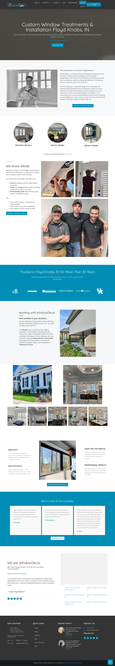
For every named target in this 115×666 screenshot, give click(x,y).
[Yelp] (15, 599)
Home (36, 628)
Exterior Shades (57, 145)
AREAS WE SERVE (73, 2)
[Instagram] (11, 599)
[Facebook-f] (8, 599)
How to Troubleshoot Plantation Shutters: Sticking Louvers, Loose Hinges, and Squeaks (73, 643)
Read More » (68, 636)
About (36, 631)
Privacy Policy (77, 662)
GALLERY (55, 2)
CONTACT (82, 6)
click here (68, 154)
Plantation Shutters (23, 145)
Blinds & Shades (91, 145)
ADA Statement (69, 662)
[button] (9, 520)
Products (37, 635)
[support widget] (110, 662)
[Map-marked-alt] (21, 599)
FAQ (35, 646)
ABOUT (36, 2)
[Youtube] (18, 599)
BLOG (64, 2)
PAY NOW (82, 2)
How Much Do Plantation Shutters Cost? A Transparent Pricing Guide (74, 630)
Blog (35, 639)
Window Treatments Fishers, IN (96, 602)
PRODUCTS (46, 2)
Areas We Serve (39, 642)
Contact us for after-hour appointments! (15, 636)
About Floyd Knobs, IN (17, 592)
